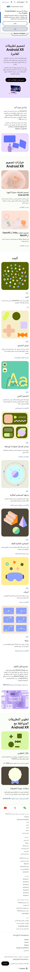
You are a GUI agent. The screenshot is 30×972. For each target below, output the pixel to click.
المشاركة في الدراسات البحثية (22, 929)
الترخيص (20, 956)
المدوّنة (27, 830)
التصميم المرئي (23, 396)
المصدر (27, 825)
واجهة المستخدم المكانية (19, 495)
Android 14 (26, 887)
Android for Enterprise (23, 819)
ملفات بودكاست (25, 833)
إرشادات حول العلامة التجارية (10, 956)
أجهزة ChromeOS (24, 866)
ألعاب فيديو (26, 840)
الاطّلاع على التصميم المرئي (22, 408)
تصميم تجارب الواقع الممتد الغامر (16, 80)
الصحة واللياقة (26, 845)
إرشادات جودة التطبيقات (19, 788)
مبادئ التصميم (23, 345)
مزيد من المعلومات (24, 207)
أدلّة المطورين (26, 905)
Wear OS (26, 864)
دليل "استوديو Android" (23, 902)
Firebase (26, 945)
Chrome (26, 942)
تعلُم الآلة (27, 843)
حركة (27, 640)
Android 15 (26, 884)
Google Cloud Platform (22, 948)
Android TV (26, 872)
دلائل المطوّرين (23, 753)
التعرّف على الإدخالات (23, 457)
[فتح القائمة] (26, 2)
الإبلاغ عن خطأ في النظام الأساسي (22, 920)
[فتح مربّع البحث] (15, 2)
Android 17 (26, 879)
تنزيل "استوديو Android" (23, 910)
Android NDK (25, 913)
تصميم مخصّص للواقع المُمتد (21, 357)
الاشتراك (5, 963)
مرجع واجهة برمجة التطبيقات (22, 908)
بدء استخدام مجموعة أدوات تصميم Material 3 (15, 685)
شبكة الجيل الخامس (24, 854)
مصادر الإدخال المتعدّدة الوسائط (17, 446)
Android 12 (26, 892)
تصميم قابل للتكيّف (20, 666)
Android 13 (26, 890)
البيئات (26, 592)
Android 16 (26, 882)
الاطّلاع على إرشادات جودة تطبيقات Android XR (16, 798)
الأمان (27, 822)
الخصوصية (26, 851)
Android (26, 817)
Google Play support (23, 926)
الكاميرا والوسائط (25, 848)
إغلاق (15, 23)
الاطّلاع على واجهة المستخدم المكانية (19, 505)
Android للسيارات (24, 869)
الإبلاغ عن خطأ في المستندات (22, 923)
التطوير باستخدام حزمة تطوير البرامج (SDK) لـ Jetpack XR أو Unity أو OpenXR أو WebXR (15, 763)
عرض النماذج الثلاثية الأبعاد (22, 554)
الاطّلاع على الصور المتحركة (22, 651)
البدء (15, 29)
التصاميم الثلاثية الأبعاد (20, 543)
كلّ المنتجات (26, 950)
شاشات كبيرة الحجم (24, 861)
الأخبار (27, 827)
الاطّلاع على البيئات (24, 602)
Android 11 (26, 895)
